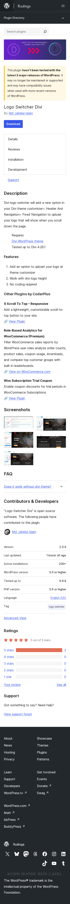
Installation (16, 159)
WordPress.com (17, 806)
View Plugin (17, 321)
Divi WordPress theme (27, 241)
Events (42, 779)
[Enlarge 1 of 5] (28, 422)
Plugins (42, 752)
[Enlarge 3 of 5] (28, 456)
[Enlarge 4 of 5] (61, 422)
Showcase (44, 738)
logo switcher (57, 606)
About (8, 738)
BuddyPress (14, 826)
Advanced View (15, 618)
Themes (42, 745)
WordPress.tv (15, 793)
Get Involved (46, 772)
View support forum (18, 714)
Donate (44, 786)
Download (13, 124)
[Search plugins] (45, 32)
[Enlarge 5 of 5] (61, 439)
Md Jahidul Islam (21, 113)
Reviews (14, 149)
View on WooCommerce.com (29, 372)
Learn (8, 772)
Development (17, 169)
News (8, 745)
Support (13, 180)
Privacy (9, 759)
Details (13, 139)
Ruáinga (18, 844)
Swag (43, 793)
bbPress (12, 820)
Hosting (9, 752)
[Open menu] (64, 6)
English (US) (58, 597)
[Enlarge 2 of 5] (28, 437)
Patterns (43, 759)
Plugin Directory (14, 17)
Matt (9, 813)
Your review (12, 685)
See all (61, 685)
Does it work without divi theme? (27, 486)
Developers (12, 786)
